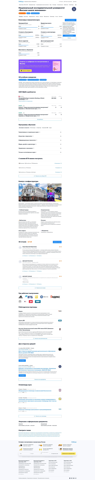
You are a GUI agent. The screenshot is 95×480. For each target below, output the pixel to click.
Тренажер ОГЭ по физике (38, 472)
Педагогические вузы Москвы (24, 436)
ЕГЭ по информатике (52, 468)
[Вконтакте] (69, 478)
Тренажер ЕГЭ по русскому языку (25, 463)
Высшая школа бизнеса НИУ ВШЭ (25, 366)
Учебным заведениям (23, 478)
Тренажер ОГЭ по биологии (39, 469)
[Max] (75, 478)
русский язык (28, 163)
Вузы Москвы (21, 432)
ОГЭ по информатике (68, 468)
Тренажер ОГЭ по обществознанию (37, 467)
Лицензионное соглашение (32, 478)
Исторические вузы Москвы (52, 436)
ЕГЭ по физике (51, 470)
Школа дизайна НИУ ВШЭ (23, 349)
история (34, 172)
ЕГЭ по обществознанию (53, 465)
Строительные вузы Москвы (52, 433)
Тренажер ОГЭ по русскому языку (40, 463)
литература (29, 167)
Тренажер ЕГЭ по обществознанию (22, 467)
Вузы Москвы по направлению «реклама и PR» (38, 436)
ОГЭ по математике (67, 463)
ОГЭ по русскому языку (68, 462)
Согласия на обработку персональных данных (50, 456)
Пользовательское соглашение (43, 478)
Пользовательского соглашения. (68, 456)
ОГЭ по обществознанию (68, 465)
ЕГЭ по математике (52, 463)
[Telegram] (71, 478)
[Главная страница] (21, 1)
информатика (35, 163)
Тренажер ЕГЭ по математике (24, 465)
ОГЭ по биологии (67, 467)
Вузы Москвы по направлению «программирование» (33, 432)
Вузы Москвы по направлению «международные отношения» (35, 433)
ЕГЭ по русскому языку (53, 462)
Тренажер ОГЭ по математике (39, 465)
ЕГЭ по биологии (52, 467)
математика (22, 163)
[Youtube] (73, 478)
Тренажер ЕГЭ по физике (23, 472)
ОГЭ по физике (66, 470)
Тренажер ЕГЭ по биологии (24, 469)
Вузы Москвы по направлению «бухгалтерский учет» (50, 435)
